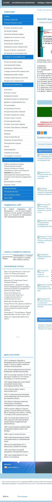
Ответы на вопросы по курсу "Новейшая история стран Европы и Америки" (16, 170)
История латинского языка (13, 28)
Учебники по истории (11, 153)
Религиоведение (9, 149)
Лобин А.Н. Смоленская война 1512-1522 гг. (16, 318)
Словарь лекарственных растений (16, 78)
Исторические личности (12, 108)
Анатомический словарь (12, 65)
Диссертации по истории (12, 181)
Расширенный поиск (11, 192)
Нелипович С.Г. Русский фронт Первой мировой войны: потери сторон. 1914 (17, 313)
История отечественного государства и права (17, 178)
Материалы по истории (12, 159)
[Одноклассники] (42, 132)
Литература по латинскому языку (15, 53)
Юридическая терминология (14, 81)
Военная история (10, 93)
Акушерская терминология (13, 68)
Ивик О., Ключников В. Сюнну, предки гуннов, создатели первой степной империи (16, 308)
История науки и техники (12, 118)
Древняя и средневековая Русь (15, 102)
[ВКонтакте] (38, 132)
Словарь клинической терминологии (16, 71)
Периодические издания (12, 143)
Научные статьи (9, 185)
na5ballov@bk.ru (13, 467)
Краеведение (8, 131)
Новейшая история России (13, 140)
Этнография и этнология (12, 156)
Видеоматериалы (10, 188)
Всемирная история (11, 96)
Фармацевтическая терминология (15, 47)
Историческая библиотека (13, 84)
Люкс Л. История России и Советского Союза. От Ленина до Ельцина (17, 272)
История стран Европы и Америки (16, 127)
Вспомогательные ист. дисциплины (16, 99)
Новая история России (12, 137)
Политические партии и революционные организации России (17, 174)
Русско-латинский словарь (13, 62)
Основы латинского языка (13, 23)
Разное (6, 146)
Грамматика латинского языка (14, 37)
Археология (8, 90)
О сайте (7, 16)
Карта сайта (8, 198)
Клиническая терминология (13, 44)
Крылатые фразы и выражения (15, 50)
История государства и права (14, 115)
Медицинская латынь (11, 40)
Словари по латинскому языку (14, 57)
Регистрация (22, 496)
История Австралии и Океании (14, 112)
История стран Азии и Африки (14, 124)
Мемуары (7, 134)
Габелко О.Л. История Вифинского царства (16, 277)
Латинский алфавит (11, 31)
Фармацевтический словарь (13, 74)
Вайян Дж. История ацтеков (13, 301)
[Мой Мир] (45, 132)
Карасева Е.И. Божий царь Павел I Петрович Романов (16, 281)
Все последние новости (12, 195)
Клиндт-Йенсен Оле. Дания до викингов (17, 304)
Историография (9, 105)
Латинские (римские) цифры (14, 34)
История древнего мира (12, 121)
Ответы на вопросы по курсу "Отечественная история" (14, 165)
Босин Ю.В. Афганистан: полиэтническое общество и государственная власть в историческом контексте (14, 296)
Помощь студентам (10, 20)
